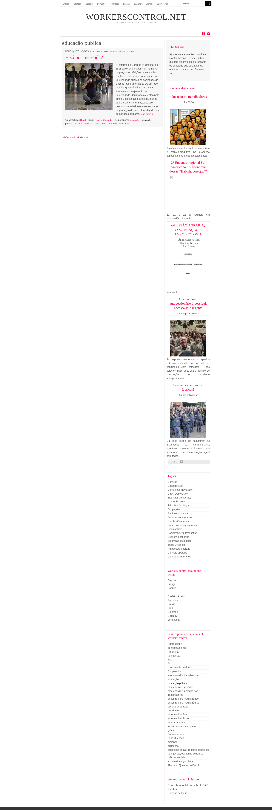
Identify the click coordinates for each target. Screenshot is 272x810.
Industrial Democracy (179, 497)
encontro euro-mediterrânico (183, 702)
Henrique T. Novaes (77, 51)
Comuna (172, 482)
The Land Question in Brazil (183, 765)
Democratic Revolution (180, 489)
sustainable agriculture (180, 761)
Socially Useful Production (182, 533)
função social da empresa (182, 726)
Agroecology (175, 644)
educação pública (177, 683)
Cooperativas (175, 485)
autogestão (174, 655)
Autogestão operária (179, 548)
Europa (172, 580)
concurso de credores (180, 667)
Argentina (173, 600)
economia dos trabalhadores (183, 675)
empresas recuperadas (180, 687)
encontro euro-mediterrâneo (183, 698)
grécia (171, 730)
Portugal (172, 588)
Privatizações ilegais (179, 505)
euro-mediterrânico (178, 718)
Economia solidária (178, 537)
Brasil (83, 120)
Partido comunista (178, 513)
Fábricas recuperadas (180, 517)
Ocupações (174, 509)
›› (181, 461)
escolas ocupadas (84, 123)
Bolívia (171, 604)
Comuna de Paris (177, 793)
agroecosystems (177, 647)
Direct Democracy (178, 493)
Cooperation (174, 671)
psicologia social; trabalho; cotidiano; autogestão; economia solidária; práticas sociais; (188, 754)
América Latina (177, 596)
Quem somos (162, 4)
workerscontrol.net (136, 17)
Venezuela (174, 619)
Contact (149, 4)
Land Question (176, 738)
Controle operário (177, 552)
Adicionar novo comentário (119, 52)
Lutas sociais (175, 529)
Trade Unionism (176, 544)
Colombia (173, 612)
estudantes (100, 123)
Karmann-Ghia (176, 734)
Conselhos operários (179, 556)
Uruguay (172, 616)
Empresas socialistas (179, 541)
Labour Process (176, 501)
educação (134, 120)
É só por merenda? (84, 57)
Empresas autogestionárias (183, 525)
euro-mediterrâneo (178, 714)
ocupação (124, 123)
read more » (147, 114)
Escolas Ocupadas (104, 120)
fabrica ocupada (177, 722)
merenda (112, 123)
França (172, 584)
